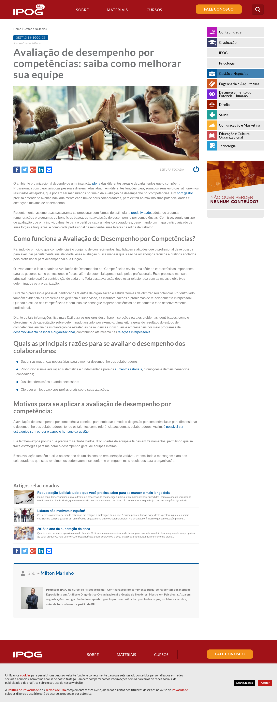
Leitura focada (172, 169)
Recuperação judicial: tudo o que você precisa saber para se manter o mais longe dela (103, 493)
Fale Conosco (219, 9)
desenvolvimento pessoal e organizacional (44, 332)
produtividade (141, 212)
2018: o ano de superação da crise (63, 529)
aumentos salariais (128, 369)
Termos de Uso (55, 690)
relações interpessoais (134, 332)
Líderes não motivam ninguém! (61, 511)
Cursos (161, 654)
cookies (25, 675)
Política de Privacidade (23, 690)
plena (96, 183)
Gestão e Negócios (35, 28)
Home (17, 28)
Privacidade (180, 690)
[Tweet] (24, 170)
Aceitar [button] (265, 682)
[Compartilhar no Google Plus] (33, 170)
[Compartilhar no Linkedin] (41, 170)
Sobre (82, 10)
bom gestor (185, 193)
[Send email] (49, 170)
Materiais (117, 10)
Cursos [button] (154, 10)
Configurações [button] (244, 682)
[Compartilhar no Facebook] (16, 170)
